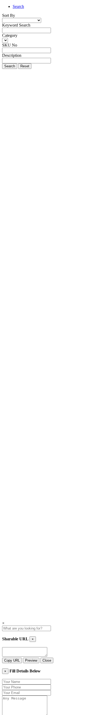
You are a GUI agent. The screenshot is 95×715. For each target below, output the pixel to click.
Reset (24, 66)
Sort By (8, 15)
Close (46, 660)
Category (9, 35)
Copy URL (12, 660)
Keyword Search (16, 25)
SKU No (9, 45)
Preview (31, 660)
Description (11, 55)
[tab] (53, 6)
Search (18, 6)
